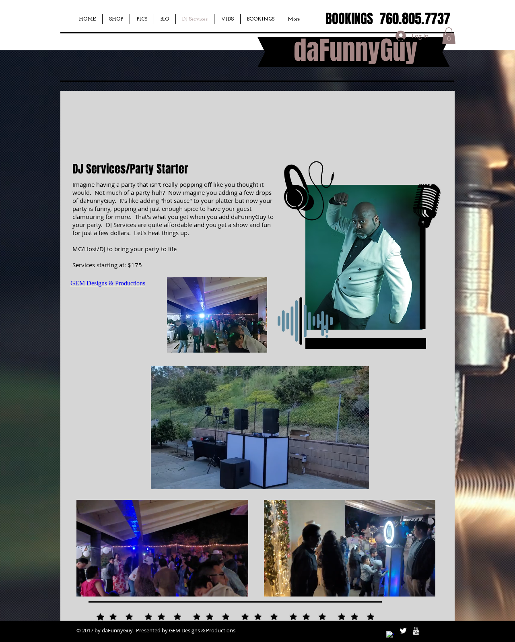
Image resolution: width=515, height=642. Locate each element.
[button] (449, 35)
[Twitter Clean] (403, 631)
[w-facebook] (390, 635)
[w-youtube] (416, 631)
